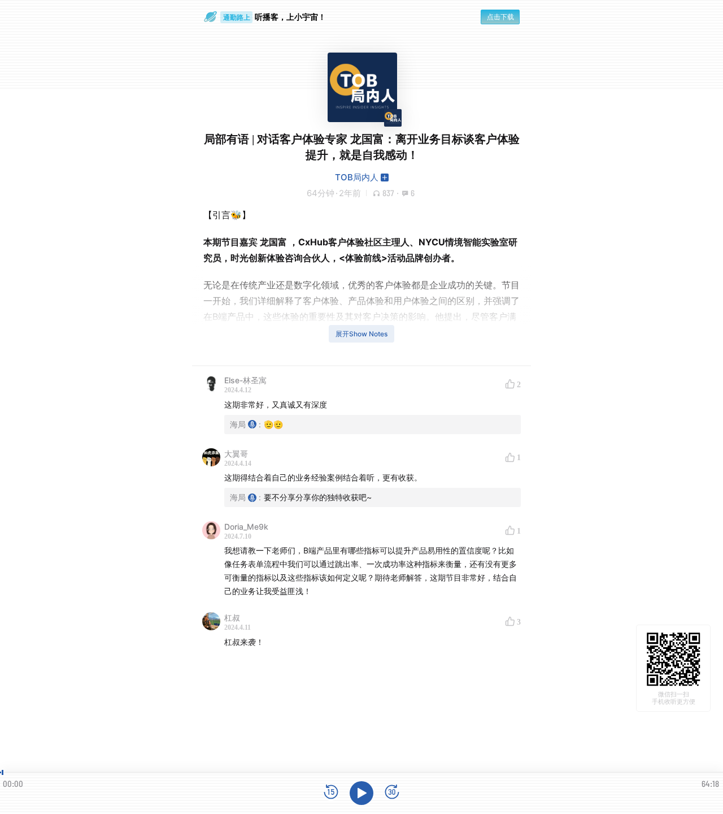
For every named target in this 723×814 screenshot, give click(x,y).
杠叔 (232, 617)
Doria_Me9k (246, 526)
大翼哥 (236, 453)
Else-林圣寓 (245, 380)
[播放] (361, 793)
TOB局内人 (356, 177)
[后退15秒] (331, 793)
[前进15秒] (392, 793)
